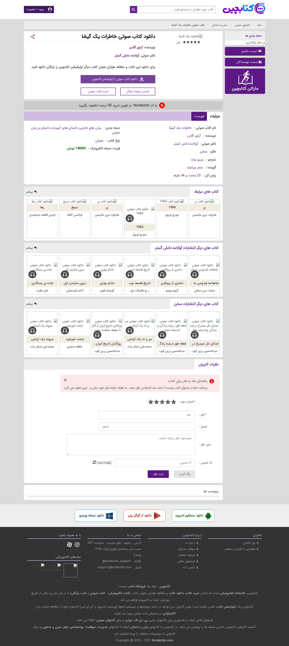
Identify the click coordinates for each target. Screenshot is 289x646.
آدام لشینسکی (74, 290)
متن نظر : (205, 444)
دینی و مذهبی (52, 627)
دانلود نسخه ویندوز (91, 515)
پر (204, 207)
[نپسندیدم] (167, 402)
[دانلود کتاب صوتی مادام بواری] (107, 267)
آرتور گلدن (136, 47)
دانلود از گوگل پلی (139, 515)
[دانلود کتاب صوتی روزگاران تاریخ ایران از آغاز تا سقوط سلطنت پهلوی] (107, 325)
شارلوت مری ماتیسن (204, 215)
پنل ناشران (249, 542)
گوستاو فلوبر (107, 290)
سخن (203, 151)
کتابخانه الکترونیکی (232, 593)
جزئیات (215, 116)
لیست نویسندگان (247, 62)
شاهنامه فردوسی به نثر (204, 283)
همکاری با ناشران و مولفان (239, 549)
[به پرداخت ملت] (37, 570)
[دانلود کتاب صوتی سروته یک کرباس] (42, 323)
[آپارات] (69, 545)
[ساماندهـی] (54, 570)
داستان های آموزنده (64, 127)
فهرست (199, 116)
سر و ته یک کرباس (139, 339)
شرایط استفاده (186, 555)
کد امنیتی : (205, 463)
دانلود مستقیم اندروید (189, 515)
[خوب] (162, 402)
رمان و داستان (219, 25)
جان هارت (42, 290)
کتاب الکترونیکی (119, 593)
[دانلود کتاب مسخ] (74, 201)
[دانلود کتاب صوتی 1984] (139, 211)
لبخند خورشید (75, 339)
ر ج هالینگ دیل (139, 290)
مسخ (75, 207)
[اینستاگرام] (77, 545)
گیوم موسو (172, 290)
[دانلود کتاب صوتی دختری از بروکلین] (172, 267)
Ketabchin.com (162, 640)
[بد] (173, 402)
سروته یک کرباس (42, 339)
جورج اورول (172, 215)
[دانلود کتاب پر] (204, 201)
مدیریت (102, 627)
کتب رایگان (78, 593)
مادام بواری (107, 283)
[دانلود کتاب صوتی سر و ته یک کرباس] (139, 323)
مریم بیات (197, 159)
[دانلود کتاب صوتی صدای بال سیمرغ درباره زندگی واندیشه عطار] (204, 325)
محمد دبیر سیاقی (204, 290)
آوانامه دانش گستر (127, 55)
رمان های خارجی (90, 127)
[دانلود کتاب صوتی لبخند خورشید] (74, 323)
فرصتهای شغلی (186, 561)
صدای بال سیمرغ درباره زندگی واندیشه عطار (190, 343)
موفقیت (90, 627)
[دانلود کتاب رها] (42, 201)
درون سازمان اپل (75, 283)
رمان (146, 627)
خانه (259, 25)
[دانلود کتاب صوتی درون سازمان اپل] (74, 267)
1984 (172, 207)
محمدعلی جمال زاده (139, 346)
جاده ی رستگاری (42, 283)
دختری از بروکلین (172, 283)
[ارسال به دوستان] (32, 36)
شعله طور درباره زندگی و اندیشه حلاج (162, 343)
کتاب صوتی (97, 593)
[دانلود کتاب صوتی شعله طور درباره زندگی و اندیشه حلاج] (172, 325)
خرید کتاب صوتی (98, 91)
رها (42, 207)
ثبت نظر (158, 474)
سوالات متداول (186, 549)
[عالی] (150, 402)
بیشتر (29, 191)
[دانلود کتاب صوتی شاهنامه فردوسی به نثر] (204, 267)
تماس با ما (189, 567)
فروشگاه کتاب (136, 586)
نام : (202, 415)
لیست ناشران (249, 51)
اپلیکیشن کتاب (226, 606)
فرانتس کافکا (74, 215)
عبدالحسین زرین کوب (204, 351)
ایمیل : (203, 426)
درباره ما (190, 542)
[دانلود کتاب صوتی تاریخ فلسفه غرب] (139, 267)
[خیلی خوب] (156, 402)
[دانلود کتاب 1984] (172, 201)
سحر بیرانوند (195, 167)
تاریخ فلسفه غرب (139, 283)
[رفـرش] (94, 462)
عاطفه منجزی (75, 346)
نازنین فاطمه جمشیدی (42, 215)
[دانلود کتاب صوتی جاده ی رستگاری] (42, 267)
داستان (134, 627)
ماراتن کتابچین (245, 88)
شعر (65, 627)
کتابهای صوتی (242, 25)
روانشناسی (76, 627)
